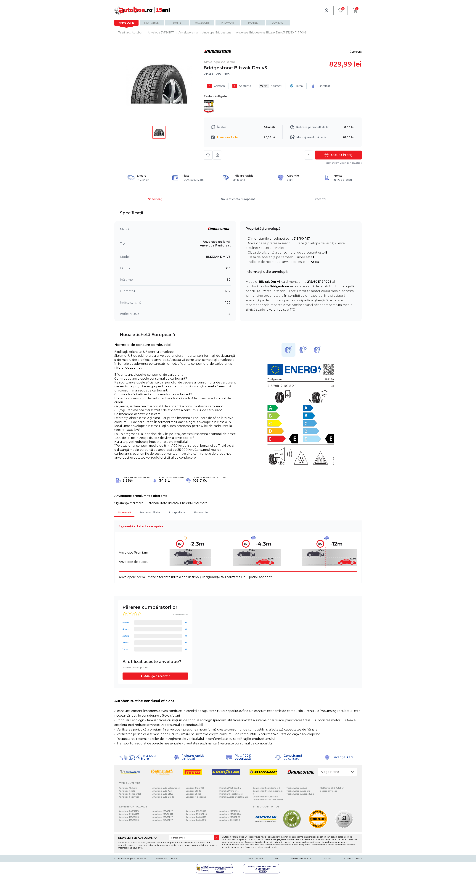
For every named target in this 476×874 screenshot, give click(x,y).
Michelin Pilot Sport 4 (230, 788)
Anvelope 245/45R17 (162, 820)
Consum (217, 86)
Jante (177, 22)
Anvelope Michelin (128, 788)
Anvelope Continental (130, 794)
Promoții (227, 22)
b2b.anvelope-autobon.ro (164, 858)
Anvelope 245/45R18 (196, 817)
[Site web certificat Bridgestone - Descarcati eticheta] (344, 827)
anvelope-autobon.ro (134, 858)
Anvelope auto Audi (162, 791)
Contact (278, 22)
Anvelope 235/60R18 (196, 814)
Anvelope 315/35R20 (229, 820)
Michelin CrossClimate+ (231, 794)
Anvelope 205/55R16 (129, 811)
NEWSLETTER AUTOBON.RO (137, 837)
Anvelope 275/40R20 (230, 814)
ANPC (277, 858)
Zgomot (271, 86)
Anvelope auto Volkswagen (166, 788)
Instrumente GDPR (301, 858)
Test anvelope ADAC (296, 788)
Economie (201, 512)
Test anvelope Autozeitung (300, 794)
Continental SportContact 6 (266, 788)
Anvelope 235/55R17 (162, 817)
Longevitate (177, 512)
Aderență (242, 86)
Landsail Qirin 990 (195, 788)
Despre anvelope (328, 791)
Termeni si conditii (352, 858)
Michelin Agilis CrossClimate (233, 797)
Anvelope (126, 22)
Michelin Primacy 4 (229, 791)
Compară (356, 51)
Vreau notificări (256, 858)
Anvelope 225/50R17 (162, 814)
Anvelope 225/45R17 (129, 814)
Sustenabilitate (150, 512)
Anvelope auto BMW (162, 794)
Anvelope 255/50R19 (229, 811)
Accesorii (202, 22)
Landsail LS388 (193, 794)
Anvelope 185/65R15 (129, 820)
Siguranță (124, 512)
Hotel (253, 22)
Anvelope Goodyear (129, 797)
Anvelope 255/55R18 (196, 811)
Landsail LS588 (193, 791)
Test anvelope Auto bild (298, 791)
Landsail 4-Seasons (196, 797)
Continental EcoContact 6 (265, 797)
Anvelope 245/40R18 (196, 820)
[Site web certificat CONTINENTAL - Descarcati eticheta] (318, 827)
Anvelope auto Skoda (163, 797)
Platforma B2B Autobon (332, 788)
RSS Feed (327, 858)
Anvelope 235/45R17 (162, 811)
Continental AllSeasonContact (268, 800)
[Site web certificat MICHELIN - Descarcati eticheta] (266, 827)
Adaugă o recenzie (157, 676)
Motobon (151, 22)
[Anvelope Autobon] (142, 10)
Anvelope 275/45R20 (229, 817)
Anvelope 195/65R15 (129, 817)
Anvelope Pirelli (127, 791)
